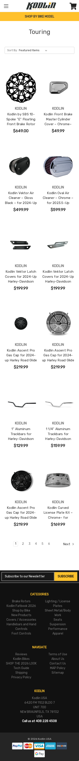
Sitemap (58, 673)
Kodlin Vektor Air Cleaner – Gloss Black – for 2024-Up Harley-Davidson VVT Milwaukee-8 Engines (21, 205)
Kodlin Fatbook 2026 (21, 606)
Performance (57, 629)
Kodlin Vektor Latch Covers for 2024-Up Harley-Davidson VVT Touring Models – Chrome (58, 281)
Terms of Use (57, 654)
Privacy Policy (21, 677)
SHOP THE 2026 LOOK (21, 663)
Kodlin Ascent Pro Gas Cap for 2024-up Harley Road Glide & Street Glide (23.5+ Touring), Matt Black (21, 360)
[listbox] (34, 50)
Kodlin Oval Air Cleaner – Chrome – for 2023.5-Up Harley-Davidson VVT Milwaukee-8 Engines (58, 205)
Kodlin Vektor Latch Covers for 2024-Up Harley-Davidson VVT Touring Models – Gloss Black (21, 281)
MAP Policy (57, 668)
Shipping (21, 673)
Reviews (21, 654)
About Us (57, 659)
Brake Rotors (21, 601)
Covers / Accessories (21, 620)
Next (67, 544)
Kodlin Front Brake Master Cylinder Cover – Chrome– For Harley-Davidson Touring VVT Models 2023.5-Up (58, 126)
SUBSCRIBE (66, 576)
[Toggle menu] (6, 6)
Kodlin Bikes (21, 659)
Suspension (58, 624)
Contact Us (58, 663)
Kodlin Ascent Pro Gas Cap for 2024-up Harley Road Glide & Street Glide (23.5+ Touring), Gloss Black (21, 517)
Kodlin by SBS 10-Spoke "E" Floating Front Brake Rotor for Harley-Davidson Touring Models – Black (21, 126)
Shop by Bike (21, 610)
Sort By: (12, 50)
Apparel (57, 633)
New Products (21, 615)
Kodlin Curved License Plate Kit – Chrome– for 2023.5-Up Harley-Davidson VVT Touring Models (58, 520)
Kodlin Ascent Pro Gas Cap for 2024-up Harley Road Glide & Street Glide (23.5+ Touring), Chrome (58, 360)
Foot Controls (21, 633)
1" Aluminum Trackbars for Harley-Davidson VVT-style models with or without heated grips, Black (21, 441)
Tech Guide (21, 668)
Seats (58, 620)
